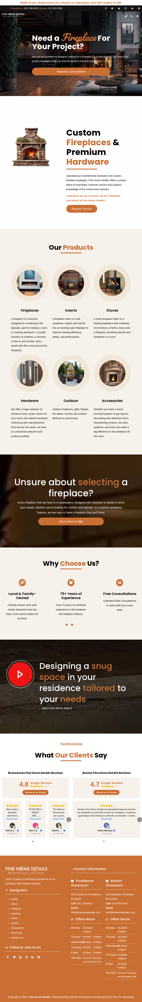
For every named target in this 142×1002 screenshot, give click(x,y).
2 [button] (72, 625)
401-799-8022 (31, 8)
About (14, 904)
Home (14, 899)
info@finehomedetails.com (85, 912)
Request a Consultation (71, 71)
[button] (2, 819)
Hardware (29, 400)
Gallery (15, 923)
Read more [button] (12, 819)
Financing (16, 932)
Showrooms (17, 928)
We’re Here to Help (71, 521)
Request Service (82, 208)
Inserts (71, 310)
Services (16, 913)
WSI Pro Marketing (123, 997)
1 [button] (66, 625)
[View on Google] (12, 825)
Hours (14, 918)
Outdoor (71, 400)
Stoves (112, 310)
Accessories (112, 400)
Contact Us (17, 937)
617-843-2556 (55, 8)
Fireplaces (30, 310)
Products (16, 908)
